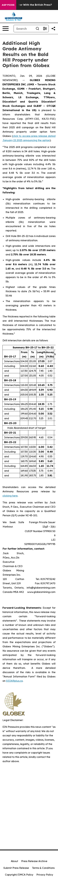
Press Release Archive (34, 861)
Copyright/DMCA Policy (19, 874)
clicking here (10, 495)
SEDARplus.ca (14, 680)
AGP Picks (8, 5)
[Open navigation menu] (5, 28)
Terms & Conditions (43, 867)
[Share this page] (53, 28)
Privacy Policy (44, 874)
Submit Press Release (16, 867)
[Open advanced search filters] (45, 28)
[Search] (37, 28)
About (14, 861)
